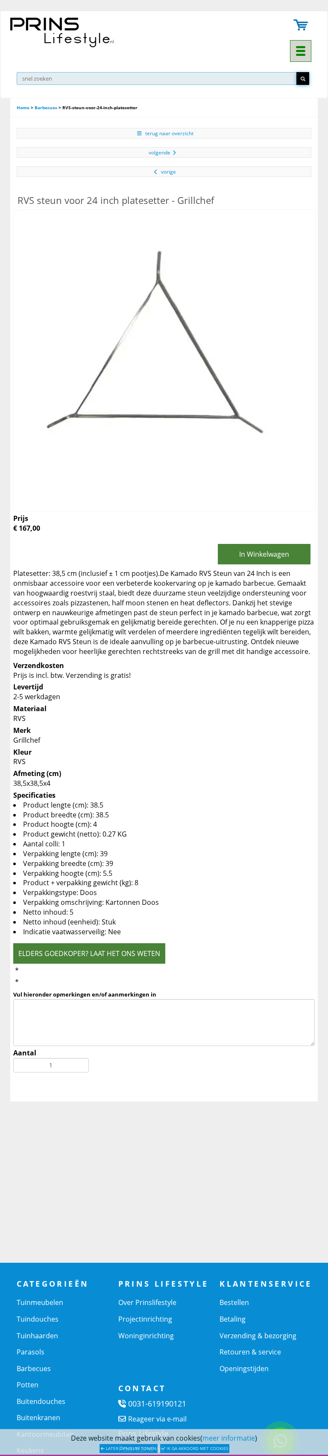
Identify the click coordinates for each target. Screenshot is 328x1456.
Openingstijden (244, 1368)
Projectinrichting (145, 1319)
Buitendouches (41, 1401)
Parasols (30, 1352)
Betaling (233, 1319)
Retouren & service (250, 1352)
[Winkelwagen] (301, 26)
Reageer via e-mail (157, 1419)
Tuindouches (38, 1319)
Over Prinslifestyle (147, 1302)
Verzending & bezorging (258, 1335)
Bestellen (234, 1302)
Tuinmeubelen (40, 1302)
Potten (27, 1384)
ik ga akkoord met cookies (196, 1448)
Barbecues (46, 107)
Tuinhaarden (37, 1335)
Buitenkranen (38, 1417)
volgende (159, 152)
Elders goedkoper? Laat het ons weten (89, 953)
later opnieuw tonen (130, 1448)
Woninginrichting (146, 1335)
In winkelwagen (264, 554)
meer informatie (228, 1438)
